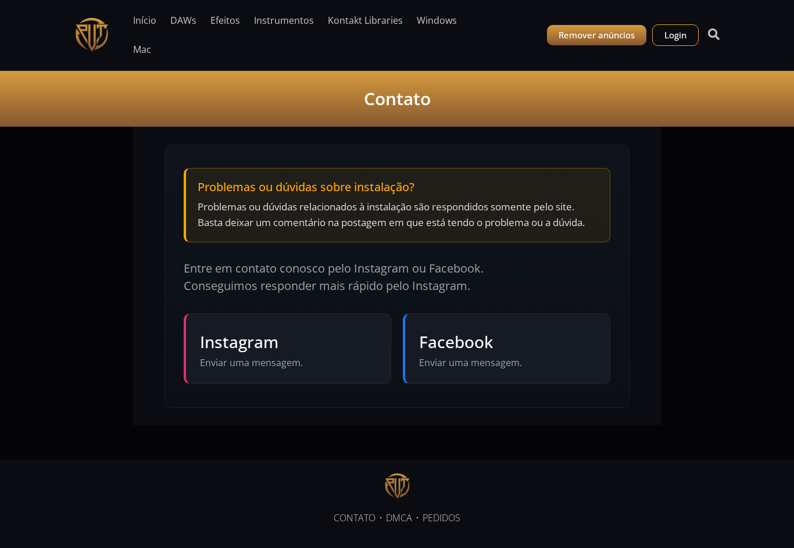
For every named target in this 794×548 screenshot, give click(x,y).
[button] (711, 34)
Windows (437, 20)
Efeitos (225, 20)
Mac (142, 49)
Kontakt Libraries (365, 20)
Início (144, 20)
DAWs (183, 20)
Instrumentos (284, 20)
